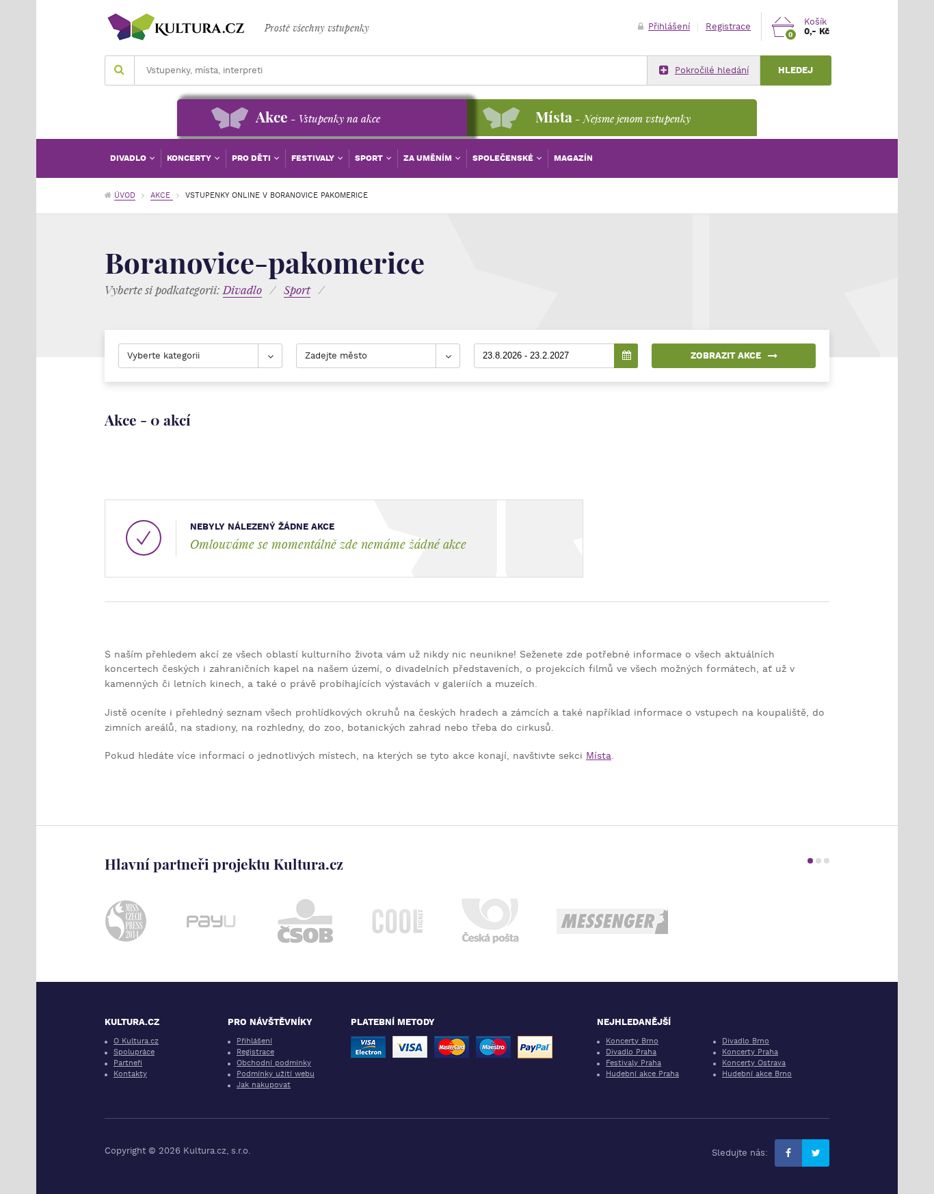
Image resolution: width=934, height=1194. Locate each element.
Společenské (503, 158)
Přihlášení (669, 26)
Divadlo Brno (745, 1041)
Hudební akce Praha (642, 1073)
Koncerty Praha (750, 1052)
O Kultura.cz (136, 1041)
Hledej (795, 70)
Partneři (128, 1063)
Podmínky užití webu (276, 1073)
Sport (370, 158)
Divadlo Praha (631, 1052)
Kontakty (130, 1073)
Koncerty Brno (632, 1041)
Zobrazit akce (726, 355)
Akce (161, 195)
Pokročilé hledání (712, 70)
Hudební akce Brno (757, 1073)
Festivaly (313, 158)
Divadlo (129, 158)
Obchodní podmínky (274, 1063)
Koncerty (190, 158)
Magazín (573, 158)
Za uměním (428, 158)
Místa (598, 755)
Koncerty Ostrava (754, 1063)
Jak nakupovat (264, 1084)
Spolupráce (134, 1052)
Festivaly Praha (633, 1063)
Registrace (728, 26)
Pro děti (252, 158)
